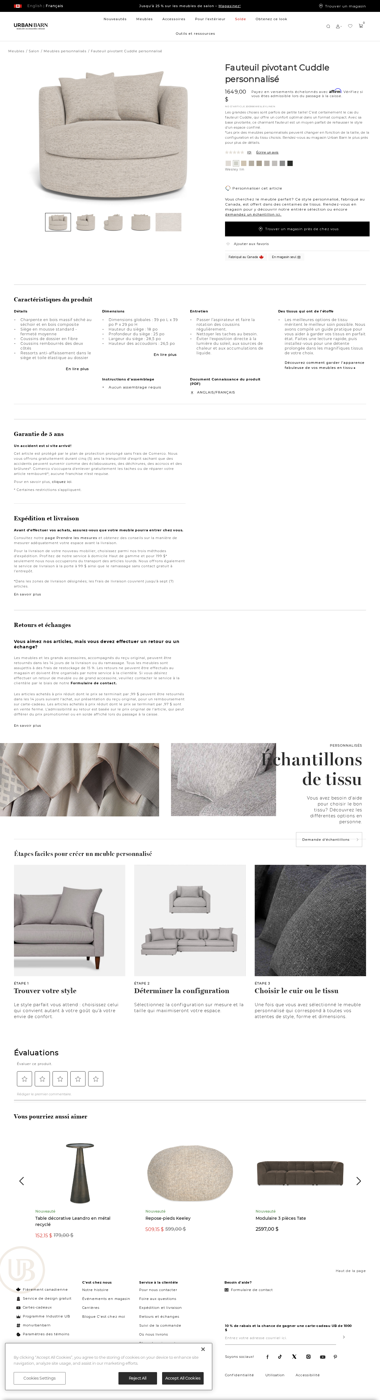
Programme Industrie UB (46, 1316)
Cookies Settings (39, 1378)
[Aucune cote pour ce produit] (236, 152)
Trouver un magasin (345, 6)
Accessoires (174, 19)
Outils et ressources (195, 33)
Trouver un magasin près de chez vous (302, 229)
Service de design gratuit (46, 1298)
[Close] (203, 1349)
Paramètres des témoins (46, 1334)
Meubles (144, 19)
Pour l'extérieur (210, 19)
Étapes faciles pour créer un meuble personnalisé (83, 853)
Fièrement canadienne (45, 1289)
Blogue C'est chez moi (103, 1316)
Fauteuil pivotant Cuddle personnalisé (277, 73)
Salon (34, 51)
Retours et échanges (159, 1316)
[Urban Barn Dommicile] (31, 26)
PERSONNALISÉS (346, 745)
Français (225, 392)
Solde (240, 19)
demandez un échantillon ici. (253, 214)
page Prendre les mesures (71, 538)
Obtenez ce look (271, 19)
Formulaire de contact (252, 1290)
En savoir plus (27, 594)
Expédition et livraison (160, 1308)
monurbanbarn (37, 1325)
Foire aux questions (157, 1299)
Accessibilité (308, 1375)
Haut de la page (351, 1271)
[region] (109, 1366)
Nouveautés (115, 19)
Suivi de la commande (160, 1325)
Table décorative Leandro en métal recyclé (72, 1221)
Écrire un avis (267, 152)
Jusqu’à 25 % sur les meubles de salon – (190, 6)
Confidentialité (239, 1375)
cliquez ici (62, 482)
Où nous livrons (153, 1334)
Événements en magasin (106, 1299)
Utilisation (275, 1375)
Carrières (90, 1308)
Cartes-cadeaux (37, 1307)
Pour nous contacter (158, 1290)
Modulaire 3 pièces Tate (281, 1218)
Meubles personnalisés (65, 51)
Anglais (205, 392)
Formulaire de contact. (94, 683)
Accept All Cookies (182, 1378)
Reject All (137, 1378)
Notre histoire (95, 1290)
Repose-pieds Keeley (168, 1218)
